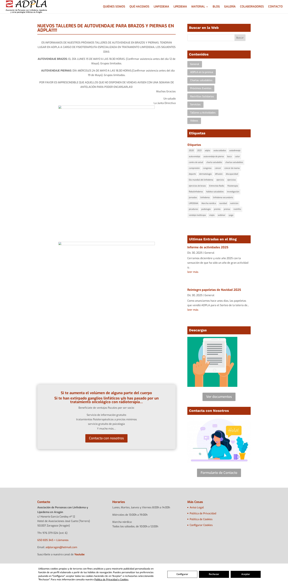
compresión (194, 168)
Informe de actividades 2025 (207, 247)
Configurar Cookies (201, 525)
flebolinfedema (196, 191)
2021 (199, 150)
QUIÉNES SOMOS (114, 7)
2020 (191, 150)
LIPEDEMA (180, 7)
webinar (221, 215)
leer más (192, 272)
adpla (207, 150)
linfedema (205, 197)
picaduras (193, 209)
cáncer (218, 168)
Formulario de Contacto (219, 472)
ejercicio (220, 179)
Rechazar (214, 574)
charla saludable (214, 162)
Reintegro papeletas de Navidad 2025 (214, 290)
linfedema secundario (223, 197)
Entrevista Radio (216, 185)
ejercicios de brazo (197, 185)
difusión (218, 174)
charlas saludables (234, 162)
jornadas (193, 197)
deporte (192, 174)
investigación (233, 191)
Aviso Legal (197, 507)
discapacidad (232, 174)
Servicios (195, 104)
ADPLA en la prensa (201, 72)
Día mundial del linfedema (201, 179)
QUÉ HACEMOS (139, 7)
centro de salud (196, 162)
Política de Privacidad (203, 513)
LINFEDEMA (161, 7)
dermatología (205, 174)
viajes (211, 215)
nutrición (234, 203)
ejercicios (231, 179)
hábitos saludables (215, 191)
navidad (223, 203)
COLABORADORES (252, 7)
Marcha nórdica (209, 203)
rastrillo (237, 209)
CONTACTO (275, 7)
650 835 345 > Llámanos (52, 540)
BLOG (216, 7)
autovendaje (194, 156)
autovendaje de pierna (214, 156)
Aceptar (245, 574)
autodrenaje (234, 150)
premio (217, 209)
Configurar (182, 574)
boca (229, 156)
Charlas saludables (201, 80)
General (194, 64)
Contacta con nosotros (106, 438)
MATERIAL (198, 7)
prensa (227, 209)
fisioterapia (233, 185)
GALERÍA (230, 7)
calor (237, 156)
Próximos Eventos (201, 88)
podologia (206, 209)
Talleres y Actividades (203, 112)
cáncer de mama (232, 168)
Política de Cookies (201, 519)
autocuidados (220, 150)
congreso (207, 168)
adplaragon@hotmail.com (61, 547)
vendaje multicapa (197, 215)
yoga (231, 215)
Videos (194, 120)
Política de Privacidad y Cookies (111, 579)
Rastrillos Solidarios (202, 96)
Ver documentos (219, 396)
